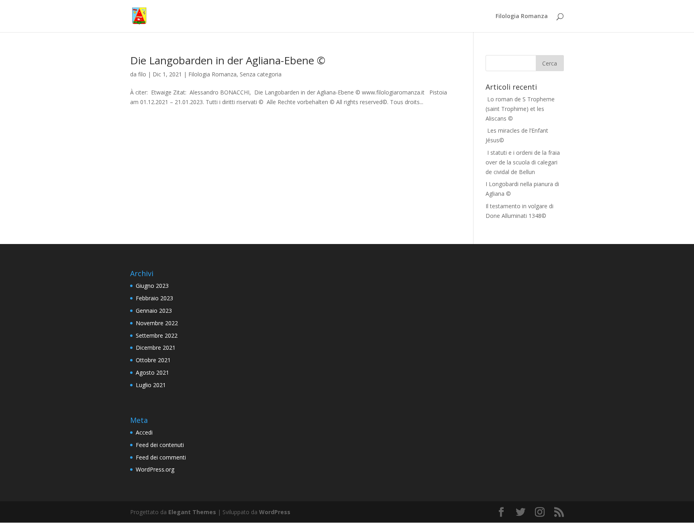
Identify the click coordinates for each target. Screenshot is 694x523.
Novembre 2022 (157, 323)
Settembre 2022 (157, 335)
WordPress (274, 512)
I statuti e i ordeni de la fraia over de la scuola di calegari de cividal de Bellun (523, 162)
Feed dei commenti (161, 457)
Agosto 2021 (152, 372)
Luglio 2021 (151, 385)
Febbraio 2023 (154, 298)
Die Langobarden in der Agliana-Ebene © (227, 60)
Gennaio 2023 (154, 310)
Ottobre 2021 (153, 360)
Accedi (144, 432)
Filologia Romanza (522, 16)
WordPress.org (155, 469)
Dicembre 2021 (156, 347)
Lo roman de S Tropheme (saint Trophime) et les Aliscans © (520, 108)
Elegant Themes (192, 512)
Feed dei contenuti (160, 445)
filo (142, 74)
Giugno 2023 (152, 285)
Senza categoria (261, 74)
